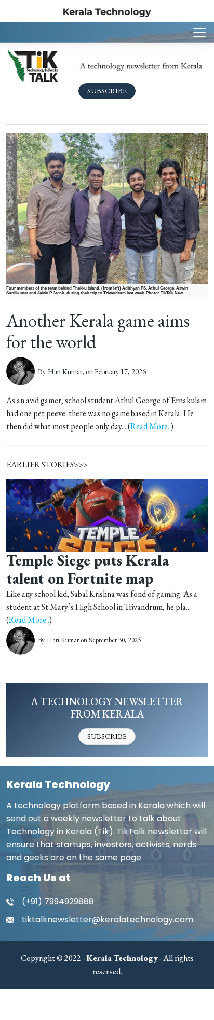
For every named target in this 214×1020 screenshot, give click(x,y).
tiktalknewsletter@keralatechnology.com (107, 920)
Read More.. (150, 426)
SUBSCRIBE (107, 90)
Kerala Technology (58, 784)
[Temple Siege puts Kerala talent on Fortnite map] (107, 513)
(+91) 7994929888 (58, 901)
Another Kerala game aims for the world (98, 331)
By (61, 371)
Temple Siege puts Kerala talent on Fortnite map (87, 569)
